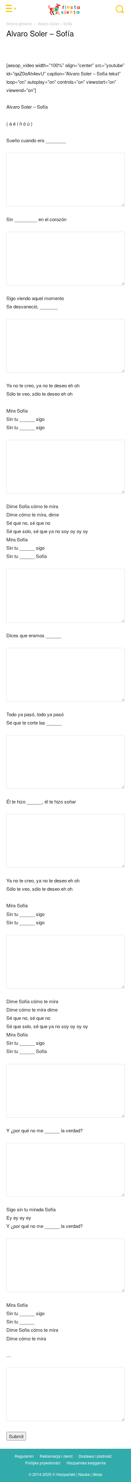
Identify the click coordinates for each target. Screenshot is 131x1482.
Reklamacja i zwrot (56, 1456)
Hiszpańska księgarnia (86, 1462)
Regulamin (24, 1456)
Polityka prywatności (42, 1462)
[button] (116, 9)
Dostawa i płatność (95, 1456)
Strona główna (19, 23)
